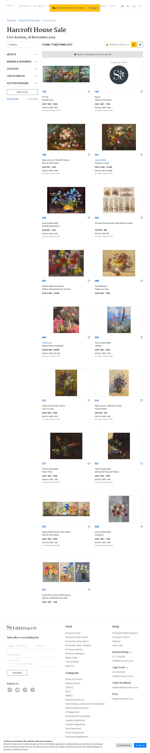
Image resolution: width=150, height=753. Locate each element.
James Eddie (100, 160)
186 (44, 154)
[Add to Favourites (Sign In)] (88, 91)
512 (44, 400)
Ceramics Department (75, 724)
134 (44, 91)
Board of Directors (74, 679)
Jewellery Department (75, 720)
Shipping (116, 641)
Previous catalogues (75, 653)
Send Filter (14, 99)
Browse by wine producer (77, 641)
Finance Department (74, 732)
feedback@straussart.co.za (125, 687)
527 (44, 526)
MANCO (69, 695)
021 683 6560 (118, 672)
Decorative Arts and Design (77, 716)
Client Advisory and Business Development (85, 704)
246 (44, 217)
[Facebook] (25, 689)
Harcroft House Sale (29, 20)
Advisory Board (72, 683)
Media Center (71, 658)
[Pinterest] (33, 689)
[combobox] (10, 645)
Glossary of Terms (121, 637)
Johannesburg (120, 652)
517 (44, 463)
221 (97, 154)
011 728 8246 (118, 656)
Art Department (72, 712)
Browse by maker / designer (78, 645)
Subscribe (17, 673)
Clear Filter (33, 99)
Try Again (93, 8)
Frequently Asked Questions (125, 633)
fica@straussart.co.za (122, 699)
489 (44, 337)
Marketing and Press (74, 700)
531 (44, 589)
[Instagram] (10, 689)
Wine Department (73, 728)
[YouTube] (17, 689)
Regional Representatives (77, 708)
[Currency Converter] (122, 6)
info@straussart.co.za (122, 661)
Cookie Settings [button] (124, 745)
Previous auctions (73, 649)
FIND (111, 6)
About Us (69, 666)
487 (44, 280)
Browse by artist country (76, 637)
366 (97, 217)
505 (97, 337)
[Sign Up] (134, 6)
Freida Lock (47, 343)
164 (97, 91)
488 (97, 280)
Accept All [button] (140, 745)
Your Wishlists (72, 662)
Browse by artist (72, 633)
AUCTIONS (24, 6)
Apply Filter (22, 92)
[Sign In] (128, 6)
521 (97, 463)
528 (97, 526)
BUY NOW (38, 6)
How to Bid (117, 645)
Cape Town (118, 667)
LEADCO (69, 687)
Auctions (11, 20)
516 (97, 400)
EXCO (68, 691)
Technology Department (76, 737)
